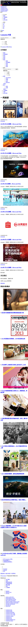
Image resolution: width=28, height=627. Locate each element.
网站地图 (8, 584)
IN (3, 27)
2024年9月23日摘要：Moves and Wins (11, 239)
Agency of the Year (10, 597)
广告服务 (5, 17)
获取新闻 (3, 283)
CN (4, 25)
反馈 (7, 580)
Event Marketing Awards (11, 599)
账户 (4, 85)
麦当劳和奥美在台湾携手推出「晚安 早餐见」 (14, 499)
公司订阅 (5, 19)
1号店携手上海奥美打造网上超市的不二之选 (13, 364)
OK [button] (1, 5)
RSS (7, 586)
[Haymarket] (3, 575)
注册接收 (7, 561)
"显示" (4, 83)
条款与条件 (8, 573)
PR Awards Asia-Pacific (11, 600)
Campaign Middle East (10, 619)
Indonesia (8, 82)
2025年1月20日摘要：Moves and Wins (11, 153)
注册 (7, 87)
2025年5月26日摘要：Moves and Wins (11, 124)
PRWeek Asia (8, 592)
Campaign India (9, 611)
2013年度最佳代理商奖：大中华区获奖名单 (13, 338)
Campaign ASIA (4, 8)
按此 (9, 2)
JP (3, 24)
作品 (6, 43)
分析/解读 (5, 54)
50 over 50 (8, 606)
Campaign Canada (4, 9)
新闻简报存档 (9, 582)
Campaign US (3, 7)
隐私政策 (3, 573)
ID (3, 28)
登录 (4, 15)
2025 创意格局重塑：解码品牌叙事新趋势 (12, 473)
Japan (7, 78)
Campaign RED (4, 11)
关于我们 (8, 579)
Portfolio (7, 591)
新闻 (4, 52)
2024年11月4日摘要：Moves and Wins (11, 211)
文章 (6, 41)
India (7, 81)
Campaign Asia (9, 609)
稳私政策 (6, 3)
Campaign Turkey (9, 620)
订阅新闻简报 (9, 583)
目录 (4, 58)
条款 (10, 3)
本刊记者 (3, 121)
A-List (6, 44)
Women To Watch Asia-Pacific (12, 602)
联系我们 (13, 573)
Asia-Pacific (8, 77)
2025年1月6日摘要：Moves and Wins (11, 183)
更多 (4, 59)
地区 (4, 76)
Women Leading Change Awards (12, 601)
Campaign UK (4, 6)
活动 (4, 56)
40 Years (7, 593)
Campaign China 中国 (10, 614)
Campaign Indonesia (10, 612)
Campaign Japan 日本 (10, 613)
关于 (8, 559)
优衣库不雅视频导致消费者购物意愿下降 (12, 312)
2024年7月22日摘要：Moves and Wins (11, 267)
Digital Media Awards (10, 598)
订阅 (4, 18)
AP (3, 23)
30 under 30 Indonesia (10, 604)
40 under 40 (8, 605)
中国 (7, 79)
